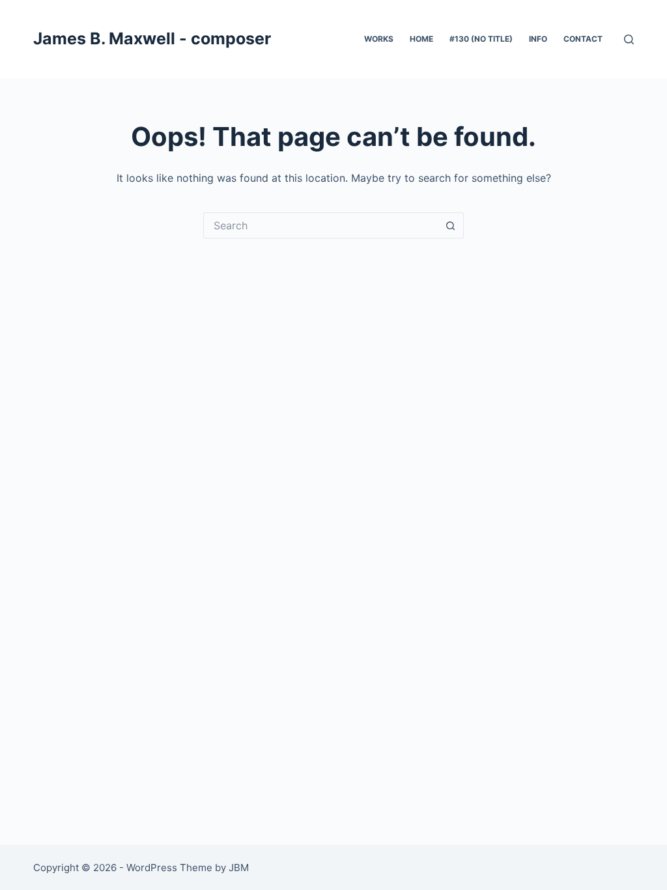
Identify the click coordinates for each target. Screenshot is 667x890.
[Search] (629, 39)
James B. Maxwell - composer (152, 38)
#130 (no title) (481, 39)
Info (538, 39)
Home (421, 39)
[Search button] (451, 225)
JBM (239, 867)
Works (378, 39)
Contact (583, 39)
